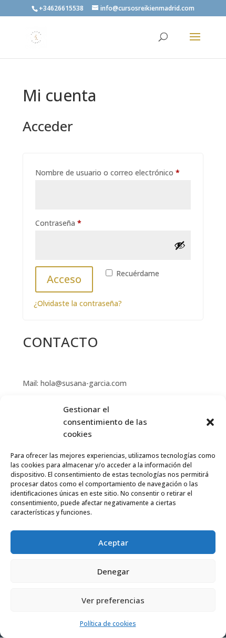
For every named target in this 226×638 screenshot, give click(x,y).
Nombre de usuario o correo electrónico (113, 172)
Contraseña (77, 222)
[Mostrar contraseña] (180, 245)
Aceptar (113, 542)
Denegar (113, 571)
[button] (210, 422)
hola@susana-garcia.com (83, 383)
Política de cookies (108, 623)
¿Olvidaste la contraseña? (78, 303)
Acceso (64, 279)
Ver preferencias (113, 600)
